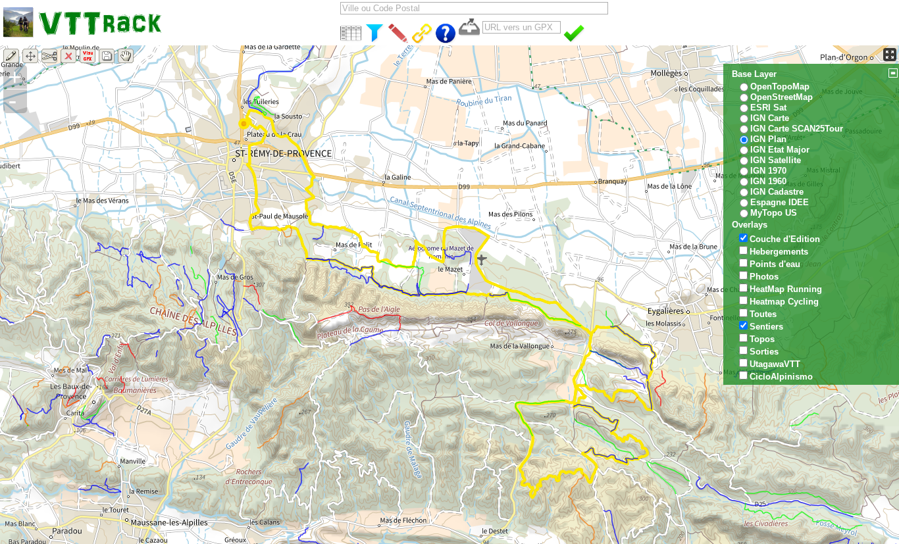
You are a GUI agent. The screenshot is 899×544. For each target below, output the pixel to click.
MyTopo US (773, 213)
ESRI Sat (768, 107)
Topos (762, 339)
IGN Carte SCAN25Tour (796, 129)
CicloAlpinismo (781, 377)
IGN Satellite (775, 160)
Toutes (763, 314)
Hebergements (779, 252)
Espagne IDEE (779, 202)
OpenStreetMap (781, 97)
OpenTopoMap (779, 86)
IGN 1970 (768, 171)
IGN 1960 (768, 181)
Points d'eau (775, 264)
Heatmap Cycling (784, 302)
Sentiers (766, 327)
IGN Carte (769, 118)
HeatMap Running (786, 289)
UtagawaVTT (775, 364)
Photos (764, 277)
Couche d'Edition (785, 239)
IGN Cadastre (777, 192)
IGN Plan (768, 139)
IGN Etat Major (779, 150)
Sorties (764, 352)
